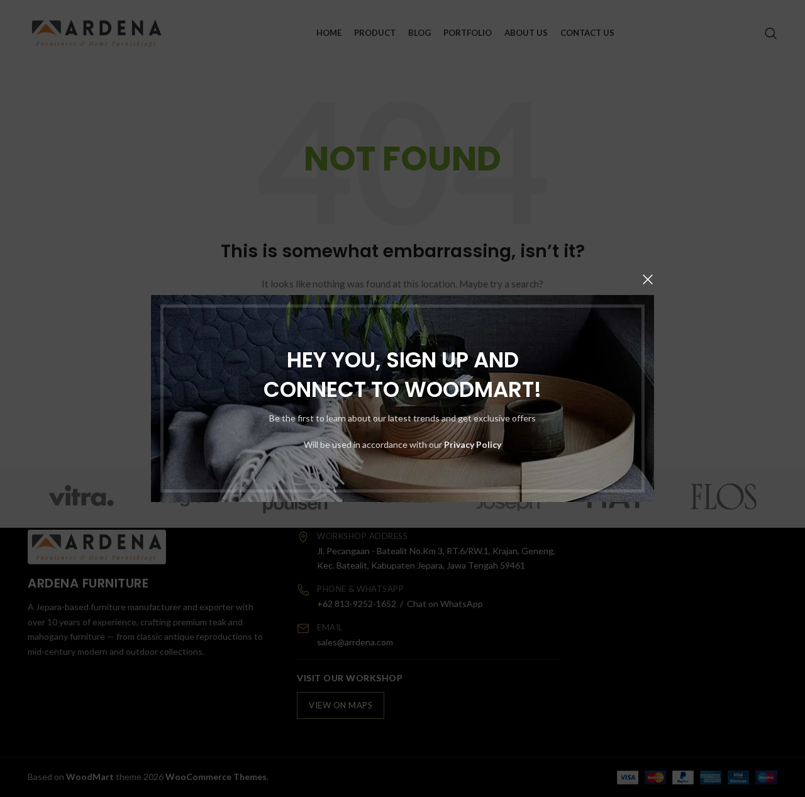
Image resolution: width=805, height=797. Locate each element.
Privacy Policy (472, 444)
